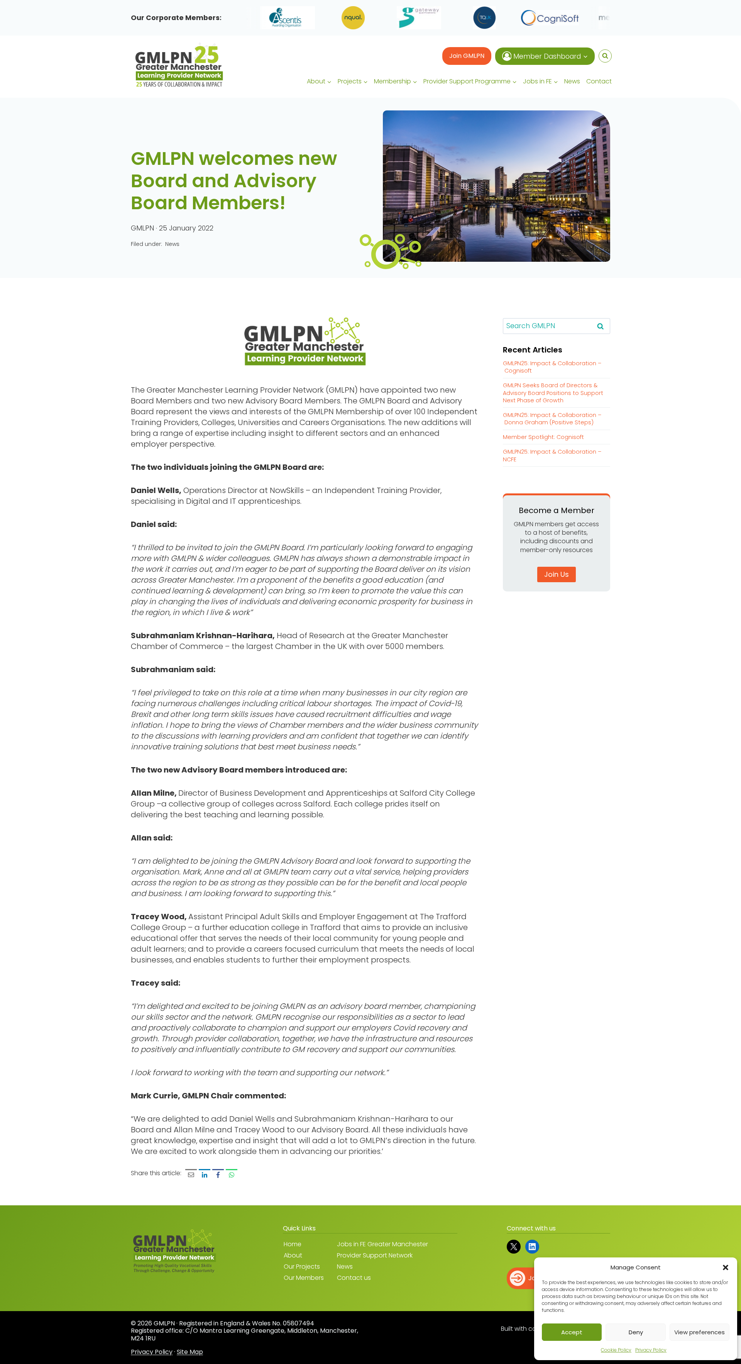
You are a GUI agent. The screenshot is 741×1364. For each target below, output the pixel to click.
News (572, 81)
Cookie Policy (616, 1350)
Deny (636, 1332)
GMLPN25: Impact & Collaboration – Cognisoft (552, 366)
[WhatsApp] (231, 1175)
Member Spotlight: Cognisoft (543, 437)
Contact (599, 81)
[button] (725, 1267)
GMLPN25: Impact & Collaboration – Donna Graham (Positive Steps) (552, 418)
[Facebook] (218, 1175)
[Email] (191, 1175)
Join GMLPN (466, 55)
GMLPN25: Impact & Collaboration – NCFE (552, 455)
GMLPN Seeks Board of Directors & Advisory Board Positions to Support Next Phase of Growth (553, 392)
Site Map (190, 1351)
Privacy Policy (651, 1350)
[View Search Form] (605, 56)
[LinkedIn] (204, 1175)
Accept (571, 1332)
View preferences (699, 1332)
